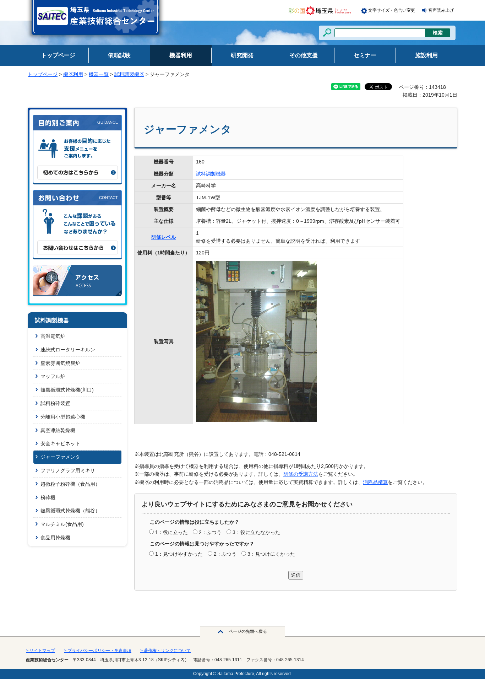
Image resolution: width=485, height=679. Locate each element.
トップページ (43, 74)
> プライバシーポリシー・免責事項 (97, 650)
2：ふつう (210, 532)
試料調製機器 (129, 74)
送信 (295, 575)
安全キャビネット (60, 443)
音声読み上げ (441, 10)
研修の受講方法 (300, 474)
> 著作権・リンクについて (165, 650)
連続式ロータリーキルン (67, 349)
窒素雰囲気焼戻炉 (60, 363)
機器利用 (73, 74)
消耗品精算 (375, 482)
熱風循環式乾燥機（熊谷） (70, 510)
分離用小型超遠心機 (62, 417)
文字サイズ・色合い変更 (391, 10)
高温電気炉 (52, 336)
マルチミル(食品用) (62, 524)
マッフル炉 (52, 376)
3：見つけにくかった (271, 554)
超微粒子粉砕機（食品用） (70, 484)
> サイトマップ (40, 650)
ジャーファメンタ (60, 457)
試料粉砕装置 (55, 403)
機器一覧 (99, 74)
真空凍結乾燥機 (57, 430)
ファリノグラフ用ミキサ (67, 470)
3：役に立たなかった (256, 532)
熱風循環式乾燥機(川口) (67, 390)
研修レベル (163, 237)
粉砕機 (47, 497)
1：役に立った (171, 532)
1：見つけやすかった (179, 554)
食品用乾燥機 (55, 537)
